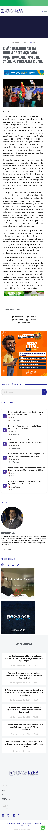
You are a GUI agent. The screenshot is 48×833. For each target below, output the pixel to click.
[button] (41, 10)
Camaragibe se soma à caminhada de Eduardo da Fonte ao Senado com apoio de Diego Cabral (24, 675)
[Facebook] (2, 564)
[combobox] (21, 392)
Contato (6, 799)
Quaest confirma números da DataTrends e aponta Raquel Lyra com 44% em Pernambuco (24, 727)
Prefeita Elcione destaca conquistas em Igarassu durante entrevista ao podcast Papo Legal (24, 709)
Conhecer (6, 549)
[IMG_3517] (24, 376)
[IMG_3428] (23, 295)
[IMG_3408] (23, 74)
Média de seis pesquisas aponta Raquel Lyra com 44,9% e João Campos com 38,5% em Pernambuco (24, 692)
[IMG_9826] (24, 5)
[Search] (44, 392)
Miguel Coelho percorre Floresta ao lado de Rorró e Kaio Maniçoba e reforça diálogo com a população (24, 658)
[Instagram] (7, 564)
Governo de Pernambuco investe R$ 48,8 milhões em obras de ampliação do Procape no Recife (24, 744)
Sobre (4, 795)
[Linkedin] (13, 564)
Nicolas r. (30, 830)
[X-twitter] (18, 564)
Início (4, 791)
